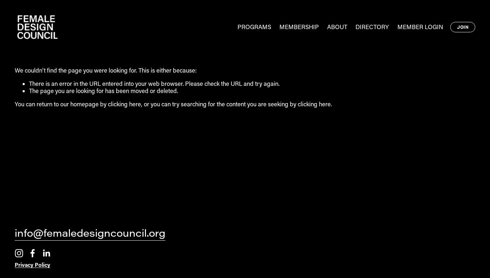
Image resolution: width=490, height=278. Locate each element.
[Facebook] (32, 253)
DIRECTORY (372, 27)
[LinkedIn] (46, 253)
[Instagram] (19, 253)
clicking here (124, 104)
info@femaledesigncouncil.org (90, 234)
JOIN (462, 27)
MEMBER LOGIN (420, 27)
